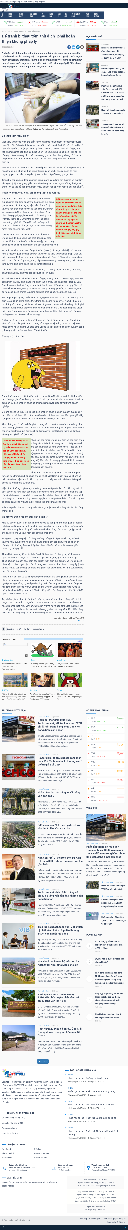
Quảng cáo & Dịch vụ (116, 1222)
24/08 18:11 (55, 822)
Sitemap (83, 1219)
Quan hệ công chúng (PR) (13, 1118)
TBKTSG (80, 621)
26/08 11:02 (104, 106)
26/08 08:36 (98, 1021)
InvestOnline (7, 1158)
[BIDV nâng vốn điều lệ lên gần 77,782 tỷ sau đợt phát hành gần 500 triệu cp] (92, 68)
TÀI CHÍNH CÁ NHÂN (76, 15)
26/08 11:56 (104, 65)
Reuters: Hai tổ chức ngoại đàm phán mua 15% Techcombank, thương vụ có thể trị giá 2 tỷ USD (60, 761)
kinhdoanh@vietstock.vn (18, 1170)
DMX (93, 727)
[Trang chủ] (13, 1073)
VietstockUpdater (41, 1153)
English (42, 2)
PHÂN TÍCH (87, 15)
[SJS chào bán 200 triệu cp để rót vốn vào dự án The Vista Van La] (18, 834)
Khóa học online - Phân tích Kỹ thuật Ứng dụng (91, 1091)
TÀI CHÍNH (44, 15)
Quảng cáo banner (10, 1128)
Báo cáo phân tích (10, 1133)
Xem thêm (43, 1061)
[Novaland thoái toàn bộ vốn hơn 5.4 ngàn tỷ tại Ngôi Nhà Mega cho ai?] (18, 971)
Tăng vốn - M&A (92, 843)
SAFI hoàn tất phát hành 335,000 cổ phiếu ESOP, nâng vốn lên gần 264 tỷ (112, 903)
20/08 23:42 (55, 958)
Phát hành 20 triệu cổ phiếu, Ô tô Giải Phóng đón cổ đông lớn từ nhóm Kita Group (60, 1032)
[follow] (3, 1227)
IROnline (38, 1149)
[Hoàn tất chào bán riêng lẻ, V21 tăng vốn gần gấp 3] (92, 110)
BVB (93, 744)
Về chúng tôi (94, 1219)
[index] (5, 22)
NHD (93, 797)
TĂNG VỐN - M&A (43, 717)
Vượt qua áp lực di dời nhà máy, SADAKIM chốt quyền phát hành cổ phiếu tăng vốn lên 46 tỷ (58, 997)
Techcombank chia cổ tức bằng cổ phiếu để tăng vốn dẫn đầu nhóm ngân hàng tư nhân (60, 896)
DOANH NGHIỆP (21, 15)
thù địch (27, 629)
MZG (93, 779)
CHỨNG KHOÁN (10, 15)
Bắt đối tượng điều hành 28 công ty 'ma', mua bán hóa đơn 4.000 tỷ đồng (108, 944)
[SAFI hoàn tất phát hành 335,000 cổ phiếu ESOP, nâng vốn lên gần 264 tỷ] (92, 899)
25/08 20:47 (98, 986)
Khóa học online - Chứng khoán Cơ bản (88, 1078)
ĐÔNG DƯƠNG (96, 15)
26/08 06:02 (98, 965)
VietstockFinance (41, 1158)
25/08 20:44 (98, 951)
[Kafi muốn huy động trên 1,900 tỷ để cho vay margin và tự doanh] (92, 916)
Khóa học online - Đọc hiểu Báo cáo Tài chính (91, 1104)
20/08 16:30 (55, 991)
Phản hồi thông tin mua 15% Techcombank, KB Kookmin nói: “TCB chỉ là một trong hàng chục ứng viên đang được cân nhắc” (113, 93)
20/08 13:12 (55, 1025)
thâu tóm (10, 629)
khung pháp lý (38, 629)
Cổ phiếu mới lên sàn (97, 710)
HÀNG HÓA (51, 15)
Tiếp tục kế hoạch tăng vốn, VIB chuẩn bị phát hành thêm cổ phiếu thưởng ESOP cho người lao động (60, 930)
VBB (93, 753)
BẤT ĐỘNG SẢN (33, 15)
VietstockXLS (8, 1153)
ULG (93, 718)
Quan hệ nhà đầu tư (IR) (12, 1123)
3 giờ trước (104, 82)
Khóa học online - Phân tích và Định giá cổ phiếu (92, 1118)
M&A (19, 629)
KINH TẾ (59, 15)
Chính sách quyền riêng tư (114, 1219)
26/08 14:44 (104, 44)
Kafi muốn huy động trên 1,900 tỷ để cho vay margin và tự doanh (113, 920)
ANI (92, 788)
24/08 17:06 (55, 854)
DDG (93, 771)
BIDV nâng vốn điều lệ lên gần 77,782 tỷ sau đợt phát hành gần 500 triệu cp (113, 71)
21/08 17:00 (55, 924)
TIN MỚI (2, 15)
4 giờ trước (98, 1007)
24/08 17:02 (104, 120)
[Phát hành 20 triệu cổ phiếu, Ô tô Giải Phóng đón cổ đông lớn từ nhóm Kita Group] (18, 1038)
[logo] (13, 5)
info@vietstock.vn (65, 1170)
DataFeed (6, 1149)
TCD (93, 736)
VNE (93, 762)
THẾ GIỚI (65, 15)
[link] (4, 10)
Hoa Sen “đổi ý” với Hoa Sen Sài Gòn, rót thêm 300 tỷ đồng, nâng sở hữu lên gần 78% (60, 861)
